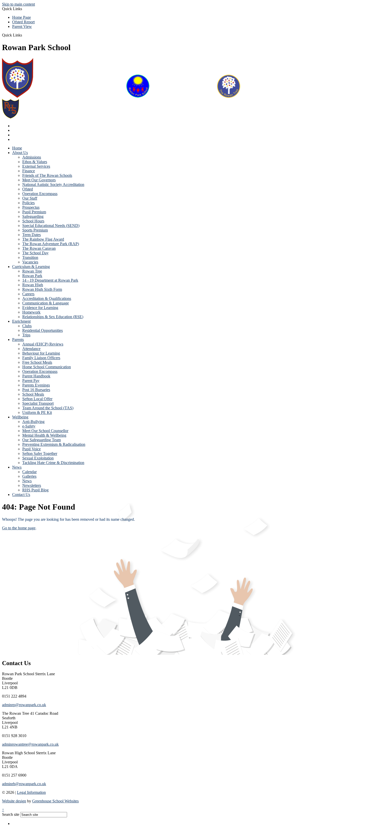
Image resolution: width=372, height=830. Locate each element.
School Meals (33, 394)
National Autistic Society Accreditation (53, 184)
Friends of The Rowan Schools (47, 175)
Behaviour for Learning (41, 353)
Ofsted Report (23, 22)
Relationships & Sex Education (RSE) (52, 317)
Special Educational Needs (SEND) (50, 225)
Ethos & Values (34, 162)
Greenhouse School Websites (55, 801)
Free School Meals (37, 362)
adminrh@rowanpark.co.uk (24, 784)
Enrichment (21, 321)
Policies (28, 203)
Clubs (27, 326)
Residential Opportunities (42, 330)
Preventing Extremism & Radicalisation (53, 444)
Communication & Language (45, 303)
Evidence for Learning (40, 307)
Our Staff (29, 198)
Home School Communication (46, 367)
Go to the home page (18, 528)
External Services (36, 166)
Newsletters (31, 485)
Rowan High (32, 285)
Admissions (31, 157)
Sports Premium (35, 230)
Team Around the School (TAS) (47, 408)
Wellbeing (20, 417)
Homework (31, 312)
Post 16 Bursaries (36, 390)
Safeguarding (33, 216)
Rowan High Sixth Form (42, 289)
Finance (28, 171)
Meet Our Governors (39, 180)
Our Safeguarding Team (41, 440)
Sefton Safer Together (39, 453)
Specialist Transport (38, 403)
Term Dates (31, 235)
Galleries (29, 476)
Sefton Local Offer (37, 399)
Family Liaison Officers (41, 358)
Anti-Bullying (33, 421)
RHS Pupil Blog (35, 490)
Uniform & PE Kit (37, 412)
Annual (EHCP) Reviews (42, 344)
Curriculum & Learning (31, 266)
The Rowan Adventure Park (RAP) (50, 244)
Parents (18, 339)
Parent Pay (30, 380)
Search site (10, 814)
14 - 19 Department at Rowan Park (50, 280)
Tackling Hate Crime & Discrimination (53, 462)
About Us (20, 152)
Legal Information (31, 792)
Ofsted (27, 189)
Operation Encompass (39, 193)
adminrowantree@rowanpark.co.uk (30, 744)
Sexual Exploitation (38, 458)
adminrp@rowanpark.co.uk (24, 705)
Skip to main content (18, 4)
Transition (30, 257)
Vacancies (30, 262)
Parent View (22, 26)
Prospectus (30, 207)
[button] (24, 34)
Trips (26, 335)
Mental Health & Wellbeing (44, 435)
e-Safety (28, 426)
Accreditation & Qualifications (46, 298)
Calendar (29, 472)
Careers (28, 294)
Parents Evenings (36, 385)
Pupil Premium (34, 212)
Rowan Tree (32, 271)
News (17, 467)
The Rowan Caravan (39, 248)
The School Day (35, 253)
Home (17, 148)
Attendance (31, 348)
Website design (14, 801)
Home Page (21, 17)
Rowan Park (32, 276)
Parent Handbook (36, 376)
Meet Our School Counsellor (45, 431)
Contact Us (21, 494)
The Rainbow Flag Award (43, 239)
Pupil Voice (31, 449)
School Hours (33, 221)
